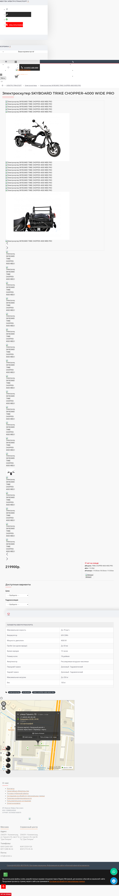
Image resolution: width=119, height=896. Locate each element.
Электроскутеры (31, 85)
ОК (5, 874)
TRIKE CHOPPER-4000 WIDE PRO (43, 692)
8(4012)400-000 (7, 847)
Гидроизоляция (11, 600)
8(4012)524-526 (26, 847)
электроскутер (14, 692)
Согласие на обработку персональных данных (67, 881)
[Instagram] (8, 754)
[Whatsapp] (8, 748)
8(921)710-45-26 (26, 849)
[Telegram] (8, 771)
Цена (7, 591)
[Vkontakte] (8, 759)
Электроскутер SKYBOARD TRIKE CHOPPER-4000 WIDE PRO (60, 85)
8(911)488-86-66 (7, 849)
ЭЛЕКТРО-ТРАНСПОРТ (14, 85)
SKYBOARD (26, 692)
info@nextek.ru (6, 856)
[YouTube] (8, 765)
